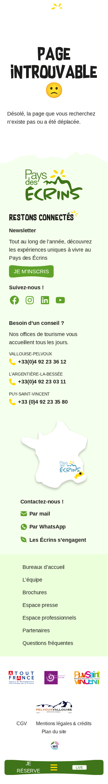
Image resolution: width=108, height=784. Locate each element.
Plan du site (54, 731)
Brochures (34, 592)
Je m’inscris (31, 271)
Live (79, 767)
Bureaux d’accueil (43, 567)
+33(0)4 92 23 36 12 (42, 362)
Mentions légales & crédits (63, 723)
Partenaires (36, 630)
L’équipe (32, 580)
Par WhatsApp (47, 527)
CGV (21, 723)
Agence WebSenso (55, 745)
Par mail (39, 514)
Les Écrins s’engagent (57, 540)
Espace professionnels (49, 618)
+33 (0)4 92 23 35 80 (43, 402)
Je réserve (28, 767)
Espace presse (40, 605)
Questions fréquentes (47, 643)
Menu (54, 767)
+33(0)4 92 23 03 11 (42, 382)
